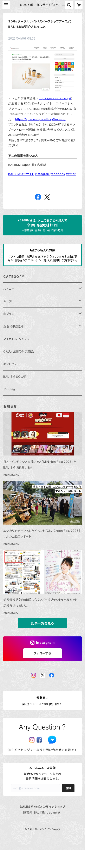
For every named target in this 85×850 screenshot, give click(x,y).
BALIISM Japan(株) (48, 812)
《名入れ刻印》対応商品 (18, 351)
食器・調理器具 (13, 326)
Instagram (42, 174)
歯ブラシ (8, 314)
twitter (71, 174)
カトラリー (10, 301)
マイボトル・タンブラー (17, 339)
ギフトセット (11, 364)
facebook (58, 174)
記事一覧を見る (42, 623)
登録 (68, 788)
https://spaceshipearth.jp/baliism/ (40, 119)
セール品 (9, 389)
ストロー (9, 288)
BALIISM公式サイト (21, 174)
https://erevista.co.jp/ (55, 98)
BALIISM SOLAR (14, 376)
